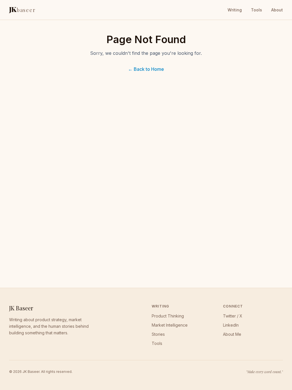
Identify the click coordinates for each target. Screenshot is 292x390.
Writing (235, 9)
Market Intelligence (170, 325)
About (277, 9)
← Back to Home (146, 69)
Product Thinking (168, 315)
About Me (232, 334)
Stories (158, 334)
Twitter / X (232, 315)
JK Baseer (21, 308)
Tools (256, 9)
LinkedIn (231, 325)
